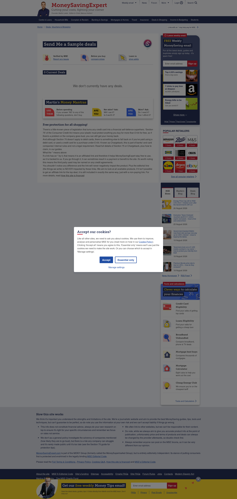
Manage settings (116, 267)
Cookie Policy (146, 241)
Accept (106, 260)
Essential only (126, 260)
